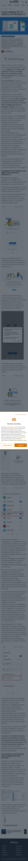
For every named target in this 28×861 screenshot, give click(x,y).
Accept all (20, 445)
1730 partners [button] (10, 427)
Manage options (7, 445)
